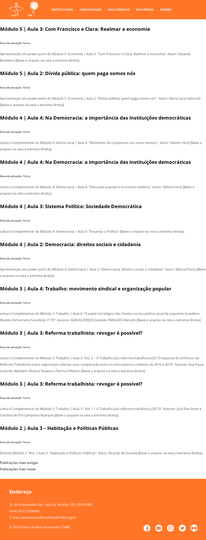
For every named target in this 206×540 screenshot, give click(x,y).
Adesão (165, 9)
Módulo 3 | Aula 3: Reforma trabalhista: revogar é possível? (71, 332)
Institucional (62, 9)
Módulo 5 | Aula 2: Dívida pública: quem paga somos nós (67, 73)
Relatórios (144, 9)
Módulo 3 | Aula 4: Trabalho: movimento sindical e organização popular (85, 288)
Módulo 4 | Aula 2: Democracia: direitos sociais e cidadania (70, 244)
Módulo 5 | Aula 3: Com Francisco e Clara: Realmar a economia (75, 29)
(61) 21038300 (29, 511)
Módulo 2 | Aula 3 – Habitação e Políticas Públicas (59, 428)
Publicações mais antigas (19, 462)
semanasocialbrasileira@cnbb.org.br (48, 517)
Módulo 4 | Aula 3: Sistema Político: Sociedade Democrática (71, 206)
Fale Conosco (119, 9)
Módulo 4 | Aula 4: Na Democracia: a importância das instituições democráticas (95, 117)
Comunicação (91, 9)
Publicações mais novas (18, 469)
